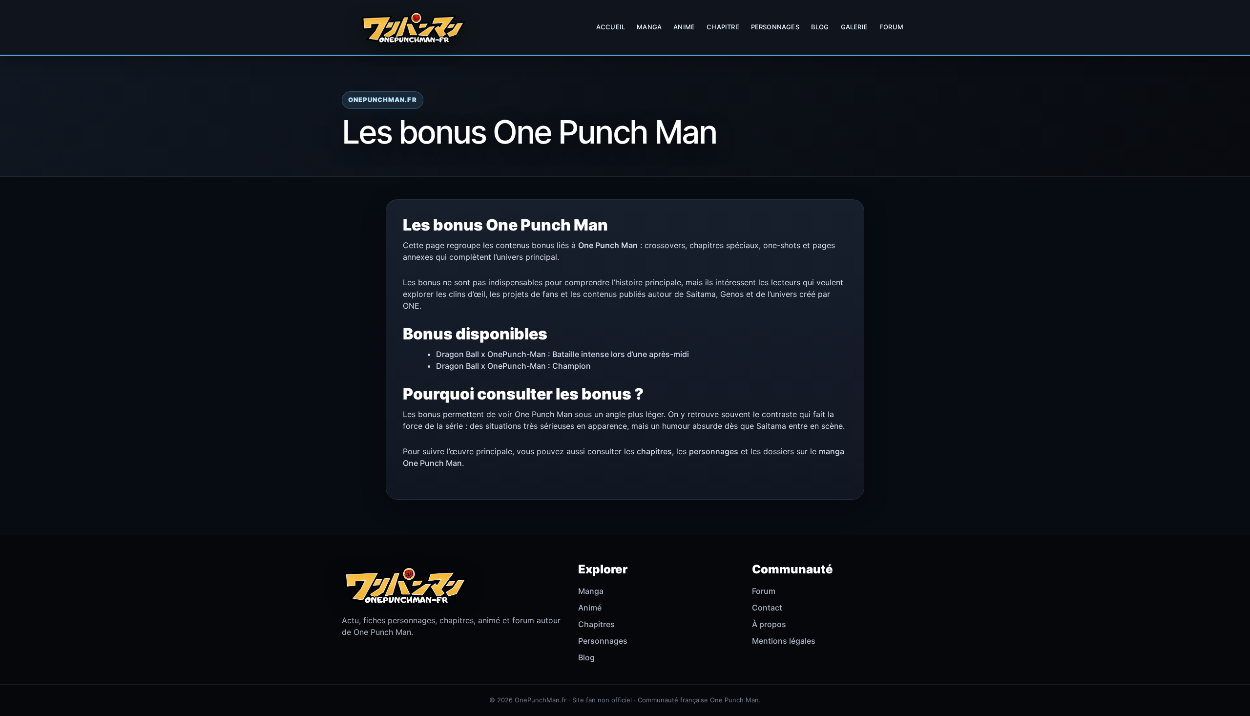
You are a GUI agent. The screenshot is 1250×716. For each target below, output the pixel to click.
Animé (590, 607)
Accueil (610, 27)
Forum (891, 27)
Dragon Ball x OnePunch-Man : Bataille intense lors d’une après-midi (562, 354)
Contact (767, 607)
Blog (820, 27)
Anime (684, 27)
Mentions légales (783, 641)
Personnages (775, 27)
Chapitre (723, 27)
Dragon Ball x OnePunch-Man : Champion (513, 366)
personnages (713, 451)
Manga (649, 27)
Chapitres (596, 624)
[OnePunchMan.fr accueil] (413, 27)
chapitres (654, 451)
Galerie (854, 27)
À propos (769, 624)
